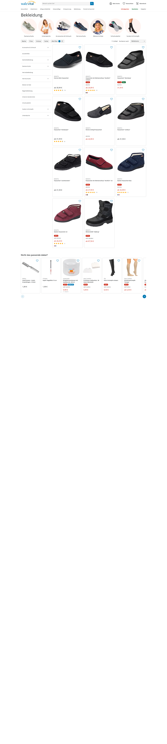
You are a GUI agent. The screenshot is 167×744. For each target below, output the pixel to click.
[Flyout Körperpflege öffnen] (61, 9)
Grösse (38, 41)
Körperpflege (57, 9)
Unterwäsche (26, 115)
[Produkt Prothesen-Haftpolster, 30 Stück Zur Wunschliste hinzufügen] (98, 261)
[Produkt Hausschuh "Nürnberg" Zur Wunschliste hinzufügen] (143, 47)
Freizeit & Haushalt (88, 9)
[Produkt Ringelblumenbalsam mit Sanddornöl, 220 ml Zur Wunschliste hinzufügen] (78, 261)
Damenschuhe (26, 66)
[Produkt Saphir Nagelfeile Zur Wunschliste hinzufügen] (57, 261)
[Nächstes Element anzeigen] (144, 296)
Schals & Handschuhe (28, 97)
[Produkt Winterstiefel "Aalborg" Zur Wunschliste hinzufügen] (111, 201)
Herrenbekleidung (27, 72)
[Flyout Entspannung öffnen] (72, 9)
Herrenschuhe (26, 78)
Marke (24, 41)
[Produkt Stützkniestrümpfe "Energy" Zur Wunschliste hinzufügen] (139, 261)
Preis (31, 41)
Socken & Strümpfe (27, 109)
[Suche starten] (92, 3)
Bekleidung (77, 9)
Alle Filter (56, 41)
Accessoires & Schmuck (29, 47)
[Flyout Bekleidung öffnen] (81, 9)
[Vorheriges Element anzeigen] (22, 296)
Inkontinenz (33, 9)
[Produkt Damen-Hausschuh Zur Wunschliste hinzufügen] (143, 150)
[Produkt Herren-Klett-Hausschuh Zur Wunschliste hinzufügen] (80, 47)
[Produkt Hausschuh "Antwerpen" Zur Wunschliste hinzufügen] (80, 99)
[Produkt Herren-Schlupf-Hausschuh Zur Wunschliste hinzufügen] (111, 99)
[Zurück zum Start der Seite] (165, 731)
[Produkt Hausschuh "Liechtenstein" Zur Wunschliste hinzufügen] (80, 150)
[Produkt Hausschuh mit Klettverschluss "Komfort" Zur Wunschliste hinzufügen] (111, 47)
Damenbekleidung (27, 60)
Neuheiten (135, 9)
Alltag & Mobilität (45, 9)
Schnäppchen (125, 9)
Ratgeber (143, 9)
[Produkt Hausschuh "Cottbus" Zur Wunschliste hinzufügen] (143, 99)
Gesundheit (24, 9)
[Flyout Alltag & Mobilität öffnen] (51, 9)
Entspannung (67, 9)
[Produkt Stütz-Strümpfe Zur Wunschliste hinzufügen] (119, 261)
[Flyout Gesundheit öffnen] (28, 9)
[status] (66, 3)
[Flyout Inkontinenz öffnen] (38, 9)
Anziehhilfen (26, 53)
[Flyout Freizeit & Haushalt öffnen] (95, 9)
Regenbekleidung (27, 91)
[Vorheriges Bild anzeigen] (86, 59)
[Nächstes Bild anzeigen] (112, 59)
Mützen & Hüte (26, 85)
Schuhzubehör (26, 103)
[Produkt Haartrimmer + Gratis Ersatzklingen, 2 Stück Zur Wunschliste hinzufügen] (37, 261)
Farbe (46, 41)
